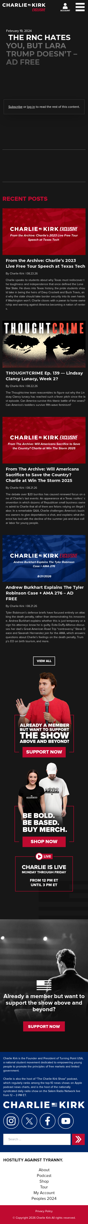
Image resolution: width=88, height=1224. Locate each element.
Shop (44, 1181)
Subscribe (15, 106)
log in (31, 106)
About (44, 1170)
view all (44, 661)
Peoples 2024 (44, 1199)
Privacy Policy (44, 1211)
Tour (44, 1187)
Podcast (44, 1176)
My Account (44, 1193)
